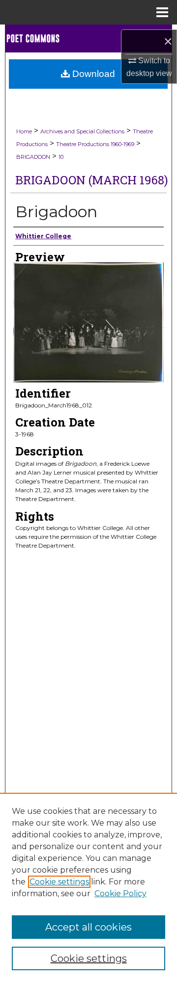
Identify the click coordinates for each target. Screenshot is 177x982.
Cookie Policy (120, 893)
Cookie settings (59, 881)
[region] (88, 887)
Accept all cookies (88, 927)
